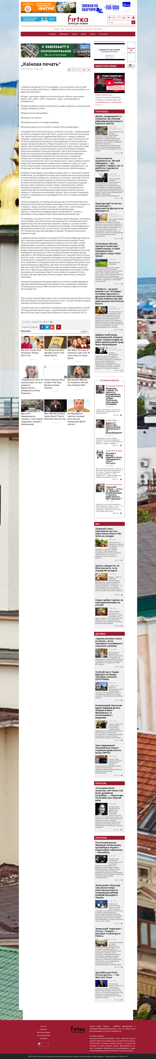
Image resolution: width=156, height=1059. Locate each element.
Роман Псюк (38, 69)
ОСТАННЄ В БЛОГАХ (109, 380)
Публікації (63, 34)
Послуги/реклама (43, 1035)
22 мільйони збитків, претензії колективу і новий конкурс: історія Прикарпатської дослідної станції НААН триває (108, 249)
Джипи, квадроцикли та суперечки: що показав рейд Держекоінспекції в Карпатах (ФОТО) (108, 120)
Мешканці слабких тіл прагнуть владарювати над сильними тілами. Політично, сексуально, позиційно (113, 396)
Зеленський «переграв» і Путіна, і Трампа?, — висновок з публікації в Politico (108, 932)
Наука (69, 28)
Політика (103, 34)
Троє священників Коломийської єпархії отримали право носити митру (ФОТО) (108, 749)
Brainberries (32, 359)
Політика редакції (43, 1032)
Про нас (43, 1026)
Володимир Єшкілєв (114, 386)
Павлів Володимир (114, 450)
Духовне (98, 28)
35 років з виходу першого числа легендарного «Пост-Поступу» (114, 458)
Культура (78, 28)
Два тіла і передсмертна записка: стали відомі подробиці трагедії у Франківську (32, 418)
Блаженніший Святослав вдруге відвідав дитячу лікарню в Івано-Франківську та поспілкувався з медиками (108, 711)
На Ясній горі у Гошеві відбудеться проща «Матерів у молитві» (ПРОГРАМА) (107, 675)
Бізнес (83, 34)
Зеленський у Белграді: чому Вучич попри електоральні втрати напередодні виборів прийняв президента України (108, 891)
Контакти (43, 1029)
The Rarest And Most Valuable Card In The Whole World (54, 353)
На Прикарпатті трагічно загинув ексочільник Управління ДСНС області (77, 418)
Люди (56, 28)
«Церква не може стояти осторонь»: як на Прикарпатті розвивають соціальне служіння (109, 642)
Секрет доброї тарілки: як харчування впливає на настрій (109, 602)
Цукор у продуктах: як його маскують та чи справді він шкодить (107, 568)
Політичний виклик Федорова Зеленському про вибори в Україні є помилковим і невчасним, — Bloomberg (109, 847)
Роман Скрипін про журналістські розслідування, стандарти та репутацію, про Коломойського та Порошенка (108, 98)
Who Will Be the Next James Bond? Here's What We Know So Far (55, 416)
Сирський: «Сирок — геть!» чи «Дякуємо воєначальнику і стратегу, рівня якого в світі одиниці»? (114, 493)
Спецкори (43, 1038)
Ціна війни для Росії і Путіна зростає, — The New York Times (107, 975)
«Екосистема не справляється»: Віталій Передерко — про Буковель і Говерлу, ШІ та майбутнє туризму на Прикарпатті (109, 164)
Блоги (74, 34)
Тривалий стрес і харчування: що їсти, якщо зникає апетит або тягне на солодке (108, 532)
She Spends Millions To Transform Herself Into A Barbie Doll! (78, 382)
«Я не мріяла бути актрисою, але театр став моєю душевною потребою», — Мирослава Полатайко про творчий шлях (109, 794)
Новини (52, 34)
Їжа (62, 28)
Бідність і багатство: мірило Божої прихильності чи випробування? (114, 428)
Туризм (88, 28)
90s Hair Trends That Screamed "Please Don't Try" (31, 353)
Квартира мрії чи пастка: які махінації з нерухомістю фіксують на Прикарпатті (109, 207)
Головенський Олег (114, 484)
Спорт (93, 34)
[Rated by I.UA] (43, 1044)
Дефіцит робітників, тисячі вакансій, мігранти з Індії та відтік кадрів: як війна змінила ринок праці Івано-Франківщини (109, 339)
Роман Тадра (111, 420)
